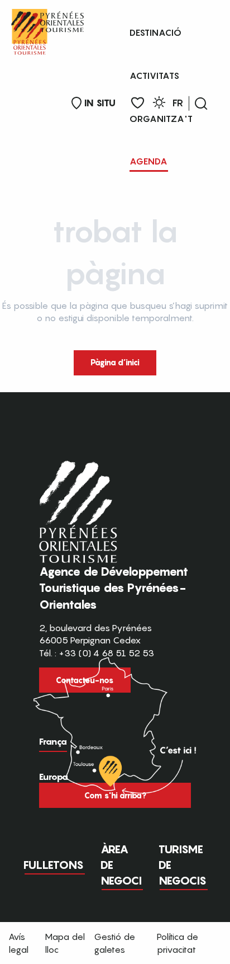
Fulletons (53, 865)
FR (177, 103)
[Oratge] (159, 104)
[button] (201, 103)
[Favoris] (138, 103)
